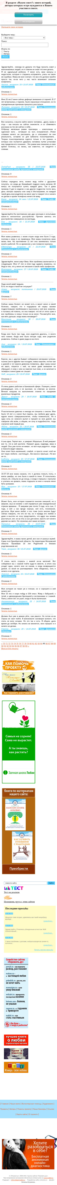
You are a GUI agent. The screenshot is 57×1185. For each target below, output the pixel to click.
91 (5, 646)
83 (39, 643)
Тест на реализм (11, 892)
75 (17, 643)
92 (8, 646)
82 (36, 643)
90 (2, 646)
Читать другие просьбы (43, 950)
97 (21, 646)
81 (33, 643)
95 (16, 646)
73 (12, 643)
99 (26, 646)
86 (47, 643)
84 (41, 643)
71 (7, 643)
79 (28, 643)
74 (15, 643)
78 (25, 643)
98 (24, 646)
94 (13, 646)
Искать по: (5, 49)
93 (10, 646)
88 (52, 643)
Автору (6, 54)
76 (20, 643)
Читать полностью (9, 94)
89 (55, 643)
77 (23, 643)
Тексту (6, 51)
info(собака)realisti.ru (18, 1180)
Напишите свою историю (12, 27)
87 (49, 643)
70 (4, 643)
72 (9, 643)
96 (18, 646)
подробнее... (48, 921)
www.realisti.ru (48, 1178)
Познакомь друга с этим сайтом (19, 901)
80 (31, 643)
